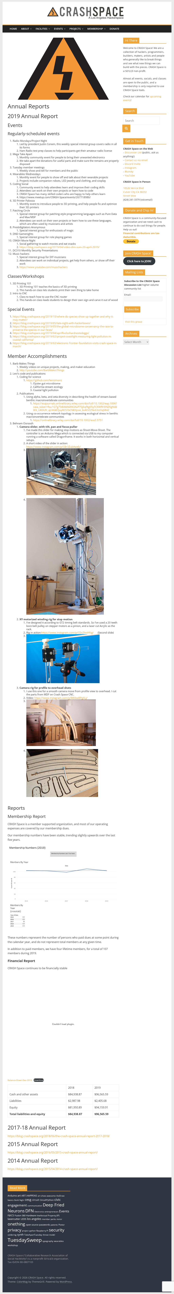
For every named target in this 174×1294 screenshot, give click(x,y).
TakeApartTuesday (33, 1234)
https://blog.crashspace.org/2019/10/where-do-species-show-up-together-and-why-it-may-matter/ (63, 318)
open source (32, 1224)
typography (47, 1241)
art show (42, 1195)
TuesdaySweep (25, 1240)
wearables (59, 1241)
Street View (129, 195)
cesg (28, 1200)
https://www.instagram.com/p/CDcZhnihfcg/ (67, 632)
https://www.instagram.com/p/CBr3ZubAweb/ (53, 446)
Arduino (12, 1195)
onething (16, 1224)
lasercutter (14, 1219)
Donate (114, 28)
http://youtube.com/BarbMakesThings (42, 370)
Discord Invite (132, 163)
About (25, 28)
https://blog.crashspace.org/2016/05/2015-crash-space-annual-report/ (53, 1152)
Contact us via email (136, 160)
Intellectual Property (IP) (48, 1215)
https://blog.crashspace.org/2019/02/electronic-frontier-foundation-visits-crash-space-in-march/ (65, 344)
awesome (51, 1195)
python (32, 1230)
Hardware (31, 1215)
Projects (75, 28)
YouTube (130, 175)
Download (38, 1080)
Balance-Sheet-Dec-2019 (20, 1080)
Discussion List (133, 152)
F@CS (11, 1215)
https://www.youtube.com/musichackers (43, 267)
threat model (49, 1234)
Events (58, 28)
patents (54, 1224)
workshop (13, 1245)
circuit (35, 1199)
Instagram (130, 167)
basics (11, 1200)
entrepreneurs (51, 1211)
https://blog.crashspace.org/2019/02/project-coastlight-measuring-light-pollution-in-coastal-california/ (62, 338)
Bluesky (129, 171)
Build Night (19, 1200)
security (56, 1230)
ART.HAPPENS (29, 1195)
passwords (44, 1224)
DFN (29, 1211)
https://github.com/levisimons (44, 380)
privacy (14, 1230)
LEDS (23, 1219)
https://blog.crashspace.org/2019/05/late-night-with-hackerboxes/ (52, 323)
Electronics (39, 1212)
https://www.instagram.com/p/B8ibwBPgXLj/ (61, 697)
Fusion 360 (20, 1215)
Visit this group (133, 321)
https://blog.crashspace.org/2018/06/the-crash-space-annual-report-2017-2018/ (59, 1136)
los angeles (34, 1219)
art (19, 1195)
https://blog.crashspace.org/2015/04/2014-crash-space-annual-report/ (53, 1169)
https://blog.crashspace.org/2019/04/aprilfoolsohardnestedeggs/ (51, 333)
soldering (12, 1234)
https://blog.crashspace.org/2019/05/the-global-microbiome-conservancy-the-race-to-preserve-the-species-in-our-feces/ (63, 328)
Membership (95, 28)
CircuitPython (47, 1199)
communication (35, 1205)
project (25, 1230)
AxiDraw (60, 1195)
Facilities (41, 28)
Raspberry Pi (42, 1230)
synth (20, 1234)
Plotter (61, 1224)
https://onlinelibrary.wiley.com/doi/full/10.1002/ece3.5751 (68, 420)
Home (13, 28)
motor (59, 1219)
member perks (49, 1219)
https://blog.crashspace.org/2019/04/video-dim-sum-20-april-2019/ (60, 247)
